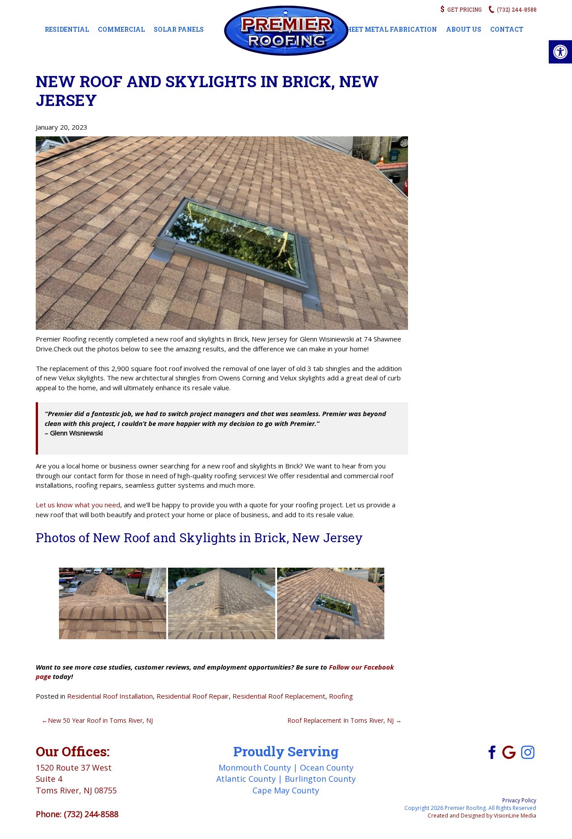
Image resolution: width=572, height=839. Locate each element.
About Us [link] (463, 29)
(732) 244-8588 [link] (91, 814)
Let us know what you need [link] (78, 504)
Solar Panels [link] (179, 29)
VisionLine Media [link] (515, 815)
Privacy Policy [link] (519, 800)
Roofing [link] (341, 695)
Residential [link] (67, 29)
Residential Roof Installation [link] (110, 695)
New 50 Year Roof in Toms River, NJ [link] (100, 720)
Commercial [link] (121, 29)
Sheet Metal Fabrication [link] (389, 29)
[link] (560, 51)
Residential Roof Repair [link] (192, 695)
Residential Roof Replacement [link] (278, 695)
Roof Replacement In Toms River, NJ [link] (340, 720)
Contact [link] (506, 29)
